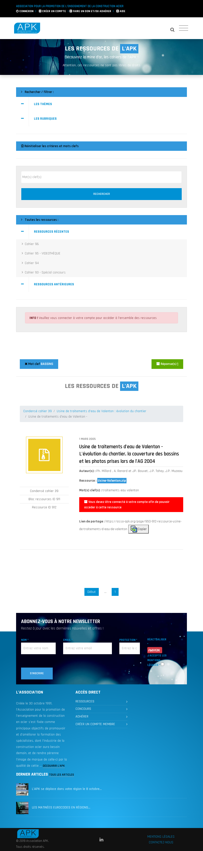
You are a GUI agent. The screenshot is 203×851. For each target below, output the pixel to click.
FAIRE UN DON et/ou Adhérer (91, 11)
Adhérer (82, 716)
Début (91, 592)
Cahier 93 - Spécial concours (45, 272)
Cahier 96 (32, 244)
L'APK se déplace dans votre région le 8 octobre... (67, 789)
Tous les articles (61, 775)
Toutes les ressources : (41, 220)
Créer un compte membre (95, 724)
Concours (83, 709)
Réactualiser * (156, 642)
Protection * (128, 640)
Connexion (26, 11)
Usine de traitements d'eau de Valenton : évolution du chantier (101, 411)
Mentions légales (161, 836)
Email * (68, 640)
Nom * (24, 640)
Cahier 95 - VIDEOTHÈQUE (42, 253)
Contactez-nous (161, 842)
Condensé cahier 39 (37, 411)
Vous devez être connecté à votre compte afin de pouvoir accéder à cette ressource (127, 505)
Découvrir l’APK (54, 766)
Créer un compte (53, 11)
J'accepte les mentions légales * (157, 660)
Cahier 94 (32, 263)
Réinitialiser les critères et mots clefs (51, 146)
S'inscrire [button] (37, 673)
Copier (142, 529)
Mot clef (40, 364)
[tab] (101, 104)
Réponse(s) (169, 364)
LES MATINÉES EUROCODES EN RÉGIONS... (61, 807)
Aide (122, 11)
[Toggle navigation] (184, 28)
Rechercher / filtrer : (39, 92)
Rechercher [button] (101, 194)
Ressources (85, 701)
